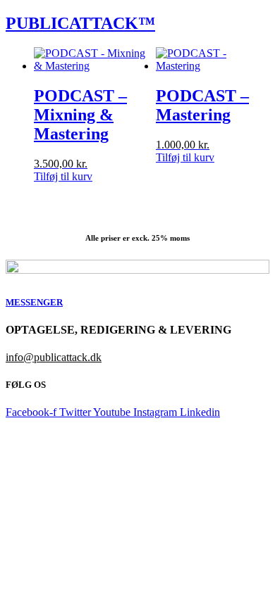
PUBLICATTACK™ (80, 23)
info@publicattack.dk (54, 357)
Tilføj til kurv (63, 176)
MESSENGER (34, 302)
